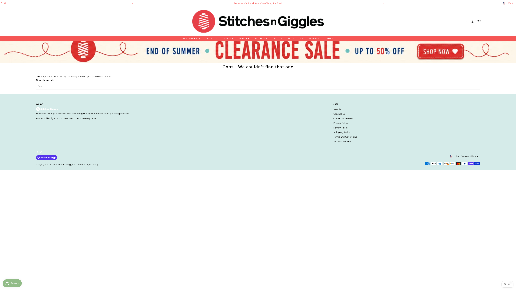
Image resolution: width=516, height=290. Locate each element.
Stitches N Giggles (65, 164)
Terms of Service (342, 141)
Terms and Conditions (345, 137)
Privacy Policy (340, 123)
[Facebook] (1, 3)
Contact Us (339, 114)
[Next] (383, 3)
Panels (243, 38)
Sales (276, 38)
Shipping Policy (341, 132)
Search (337, 109)
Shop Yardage (190, 38)
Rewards (314, 38)
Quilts (227, 38)
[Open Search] (467, 21)
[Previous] (133, 3)
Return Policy (340, 127)
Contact (329, 38)
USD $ (509, 3)
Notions (260, 38)
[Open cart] (478, 21)
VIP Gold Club (295, 38)
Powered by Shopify (87, 164)
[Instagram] (4, 3)
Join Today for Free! (271, 3)
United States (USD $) (464, 156)
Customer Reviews (343, 118)
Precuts (211, 38)
